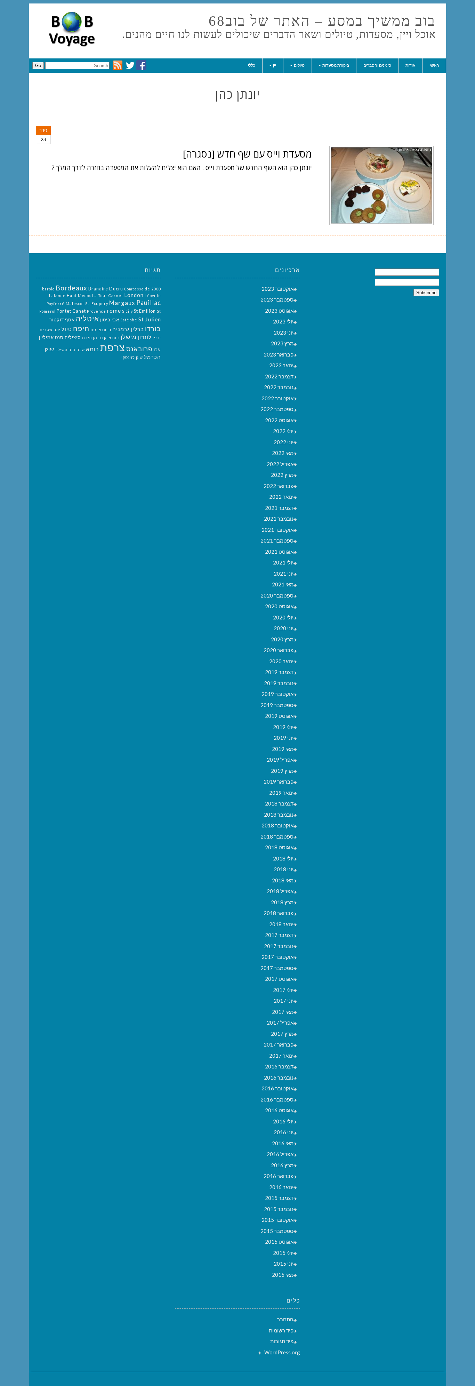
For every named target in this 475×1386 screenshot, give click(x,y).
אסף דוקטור (62, 319)
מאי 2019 (282, 749)
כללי (251, 65)
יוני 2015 (283, 1263)
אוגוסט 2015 (279, 1242)
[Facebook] (141, 68)
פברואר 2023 (278, 354)
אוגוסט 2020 (279, 606)
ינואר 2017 (281, 1055)
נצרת (87, 337)
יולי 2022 (283, 431)
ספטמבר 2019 (276, 705)
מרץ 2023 (282, 343)
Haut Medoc (79, 295)
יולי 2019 (283, 727)
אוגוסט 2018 (279, 847)
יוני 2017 (283, 1001)
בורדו (153, 329)
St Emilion (145, 311)
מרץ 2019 (282, 771)
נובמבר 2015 (278, 1209)
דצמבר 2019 (279, 672)
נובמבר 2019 (278, 683)
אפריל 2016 (280, 1154)
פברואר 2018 (278, 913)
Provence (96, 311)
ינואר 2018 (281, 924)
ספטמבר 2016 (276, 1099)
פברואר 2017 (278, 1044)
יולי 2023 (283, 321)
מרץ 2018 (282, 902)
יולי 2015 (283, 1253)
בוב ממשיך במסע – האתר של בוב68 (322, 21)
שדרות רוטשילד (70, 349)
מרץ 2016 (282, 1165)
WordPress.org (282, 1352)
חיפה (81, 328)
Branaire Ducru (105, 288)
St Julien (149, 319)
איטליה (87, 318)
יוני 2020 (283, 628)
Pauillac (148, 302)
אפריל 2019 (280, 759)
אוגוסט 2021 (279, 551)
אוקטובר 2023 (277, 289)
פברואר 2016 (278, 1176)
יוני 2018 (283, 869)
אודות (410, 65)
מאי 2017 (282, 1012)
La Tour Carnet (107, 295)
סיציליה (73, 337)
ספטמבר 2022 (276, 409)
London (134, 295)
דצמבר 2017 (279, 935)
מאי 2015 (282, 1275)
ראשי (434, 65)
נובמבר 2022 (278, 387)
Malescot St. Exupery (87, 303)
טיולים (299, 65)
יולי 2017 (283, 990)
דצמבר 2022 (279, 376)
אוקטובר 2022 (277, 398)
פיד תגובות (281, 1341)
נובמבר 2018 (278, 814)
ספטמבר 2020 (276, 595)
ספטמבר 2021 (276, 540)
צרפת (112, 347)
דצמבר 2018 (279, 803)
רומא (92, 349)
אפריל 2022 (280, 464)
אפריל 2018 (280, 891)
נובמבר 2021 (278, 518)
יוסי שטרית (50, 329)
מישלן (129, 337)
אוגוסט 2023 (279, 310)
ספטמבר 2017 (276, 968)
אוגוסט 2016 (279, 1110)
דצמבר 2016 (279, 1066)
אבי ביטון (109, 319)
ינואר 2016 (281, 1187)
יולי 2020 (283, 617)
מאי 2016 (282, 1143)
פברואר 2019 (278, 781)
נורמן (98, 337)
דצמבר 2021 (279, 508)
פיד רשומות (281, 1330)
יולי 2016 (283, 1121)
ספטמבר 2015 (276, 1231)
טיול (67, 329)
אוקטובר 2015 (277, 1220)
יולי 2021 (283, 562)
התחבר (285, 1319)
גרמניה (121, 329)
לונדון (145, 337)
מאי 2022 (282, 453)
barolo (48, 289)
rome (114, 310)
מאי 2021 (282, 584)
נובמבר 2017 (278, 946)
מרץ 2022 (282, 475)
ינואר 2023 (281, 365)
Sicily (127, 311)
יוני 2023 (283, 332)
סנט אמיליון (51, 337)
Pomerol (47, 311)
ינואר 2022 (281, 497)
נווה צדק (112, 337)
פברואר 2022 (278, 486)
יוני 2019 (283, 738)
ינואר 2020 (281, 661)
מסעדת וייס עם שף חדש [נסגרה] (247, 153)
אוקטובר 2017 (277, 957)
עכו (157, 349)
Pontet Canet (71, 311)
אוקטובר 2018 (277, 825)
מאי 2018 (282, 880)
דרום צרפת (100, 329)
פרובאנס (139, 349)
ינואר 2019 (281, 793)
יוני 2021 (283, 573)
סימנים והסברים (377, 65)
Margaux (122, 302)
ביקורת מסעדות (335, 65)
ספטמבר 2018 (276, 836)
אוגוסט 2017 (279, 979)
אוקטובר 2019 (277, 694)
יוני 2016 (283, 1132)
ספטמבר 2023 (276, 299)
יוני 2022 (283, 442)
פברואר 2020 (278, 650)
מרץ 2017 (282, 1034)
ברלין (137, 329)
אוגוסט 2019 (279, 716)
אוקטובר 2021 (277, 530)
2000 (156, 289)
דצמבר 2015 (279, 1198)
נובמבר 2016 (278, 1077)
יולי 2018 (283, 858)
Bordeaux (71, 288)
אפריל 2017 (280, 1022)
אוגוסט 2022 (279, 420)
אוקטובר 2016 (277, 1088)
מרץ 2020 (282, 639)
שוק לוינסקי (132, 357)
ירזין (157, 337)
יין (274, 65)
